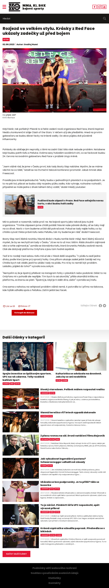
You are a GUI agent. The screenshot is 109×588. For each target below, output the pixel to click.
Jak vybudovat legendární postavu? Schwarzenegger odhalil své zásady (63, 460)
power (64, 380)
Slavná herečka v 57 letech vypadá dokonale (68, 412)
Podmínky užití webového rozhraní (55, 568)
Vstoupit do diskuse (24, 312)
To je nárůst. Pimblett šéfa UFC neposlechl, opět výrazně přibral (69, 507)
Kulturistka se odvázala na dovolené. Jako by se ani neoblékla (79, 375)
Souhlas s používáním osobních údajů (54, 573)
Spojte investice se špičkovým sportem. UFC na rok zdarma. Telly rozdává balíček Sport (27, 377)
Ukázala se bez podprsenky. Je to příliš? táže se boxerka (69, 483)
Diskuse (25, 306)
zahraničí (45, 393)
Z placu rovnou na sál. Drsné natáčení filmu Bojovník (72, 435)
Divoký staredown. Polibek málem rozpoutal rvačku (72, 389)
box (51, 489)
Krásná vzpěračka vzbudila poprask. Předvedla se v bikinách (72, 530)
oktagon (44, 439)
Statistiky (54, 578)
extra (6, 39)
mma (12, 383)
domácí (6, 383)
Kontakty (55, 583)
